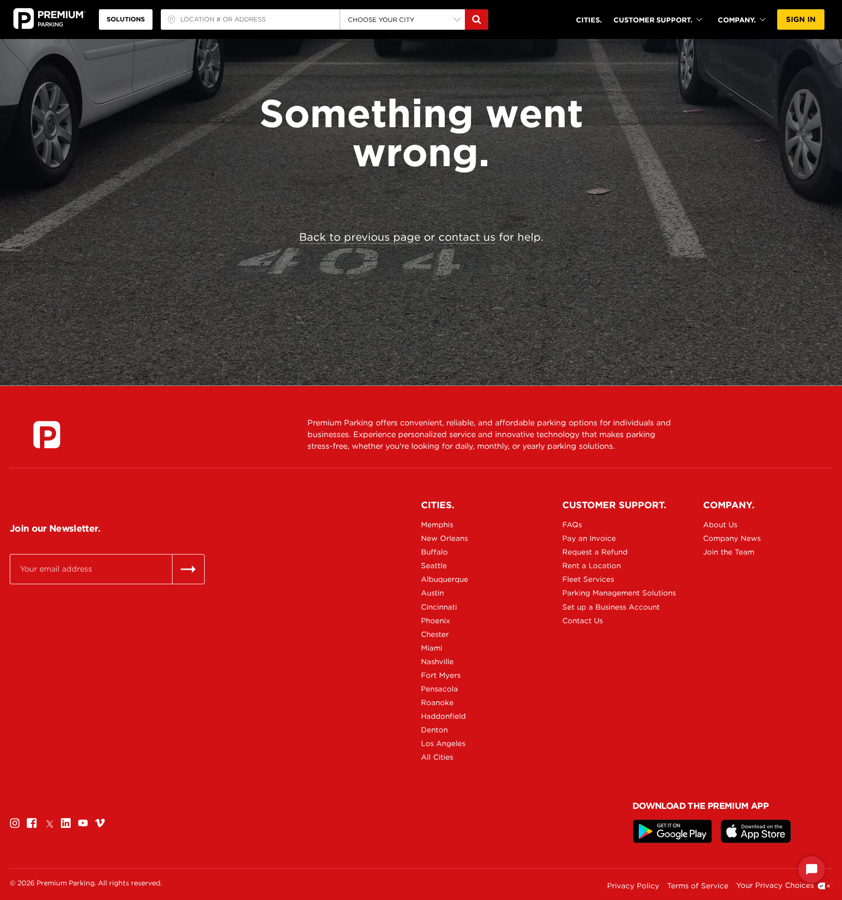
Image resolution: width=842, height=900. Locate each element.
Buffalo (434, 552)
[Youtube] (83, 823)
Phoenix (435, 620)
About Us (720, 524)
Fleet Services (588, 579)
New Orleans (444, 538)
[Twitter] (49, 823)
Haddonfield (443, 716)
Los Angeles (443, 743)
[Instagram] (14, 823)
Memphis (437, 524)
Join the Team (728, 552)
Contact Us (582, 620)
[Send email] (188, 569)
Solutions (126, 19)
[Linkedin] (66, 823)
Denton (434, 730)
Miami (431, 648)
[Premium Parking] (46, 434)
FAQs (572, 524)
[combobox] (250, 19)
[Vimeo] (100, 823)
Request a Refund (595, 552)
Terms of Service (697, 885)
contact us (467, 236)
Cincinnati (439, 607)
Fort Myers (440, 675)
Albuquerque (444, 579)
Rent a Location (591, 565)
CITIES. (589, 20)
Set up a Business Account (596, 607)
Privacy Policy (633, 885)
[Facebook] (32, 823)
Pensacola (439, 689)
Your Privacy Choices (775, 885)
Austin (432, 593)
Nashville (437, 661)
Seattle (434, 565)
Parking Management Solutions (596, 593)
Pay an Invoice (589, 538)
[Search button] (476, 19)
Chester (435, 634)
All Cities (437, 757)
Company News (732, 538)
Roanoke (437, 702)
